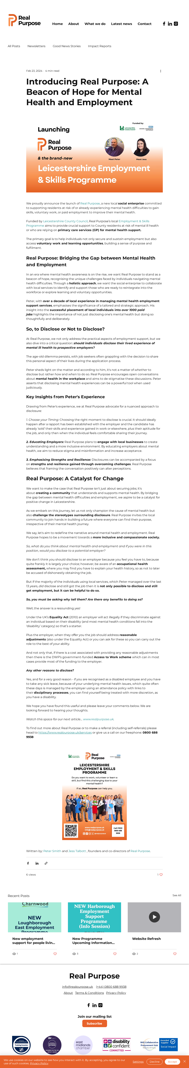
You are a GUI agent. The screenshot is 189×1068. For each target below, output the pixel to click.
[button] (95, 24)
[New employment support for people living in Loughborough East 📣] (34, 917)
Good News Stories (67, 46)
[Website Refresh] (154, 917)
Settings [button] (138, 1061)
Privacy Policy (39, 1063)
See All (177, 895)
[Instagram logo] (176, 23)
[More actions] (160, 71)
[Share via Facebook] (28, 863)
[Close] (184, 1061)
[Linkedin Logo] (170, 23)
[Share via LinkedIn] (37, 863)
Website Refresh (146, 939)
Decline (154, 1061)
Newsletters (36, 46)
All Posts (14, 46)
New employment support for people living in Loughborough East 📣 (34, 941)
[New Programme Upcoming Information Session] (94, 917)
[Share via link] (46, 863)
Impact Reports (99, 46)
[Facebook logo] (164, 23)
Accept (172, 1061)
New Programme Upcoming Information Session (92, 941)
